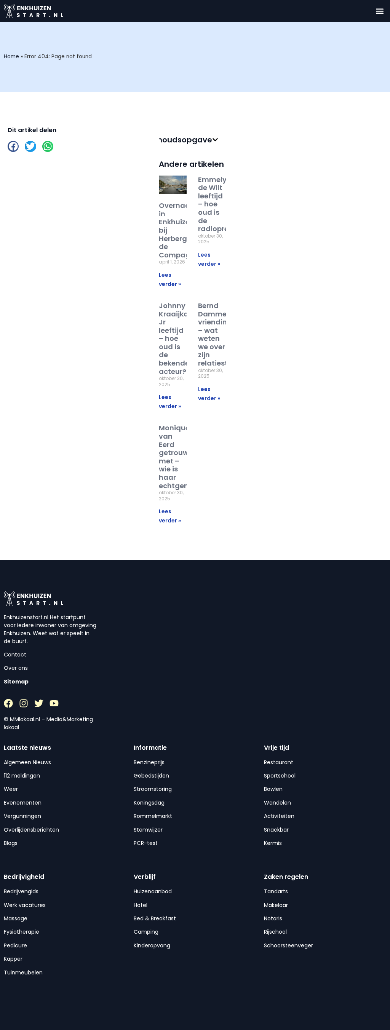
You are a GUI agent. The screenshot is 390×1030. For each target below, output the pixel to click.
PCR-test (146, 843)
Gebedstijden (151, 775)
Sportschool (280, 775)
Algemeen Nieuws (27, 762)
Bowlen (273, 789)
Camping (146, 932)
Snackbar (276, 830)
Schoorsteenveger (288, 945)
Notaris (273, 918)
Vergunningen (22, 816)
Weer (11, 789)
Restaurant (278, 762)
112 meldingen (22, 775)
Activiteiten (279, 816)
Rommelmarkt (153, 816)
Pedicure (15, 945)
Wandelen (277, 802)
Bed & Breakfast (155, 918)
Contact (15, 654)
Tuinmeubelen (23, 972)
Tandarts (276, 891)
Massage (15, 918)
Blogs (11, 843)
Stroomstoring (153, 789)
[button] (380, 11)
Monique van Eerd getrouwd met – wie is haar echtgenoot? (182, 456)
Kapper (13, 959)
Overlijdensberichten (31, 830)
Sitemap (16, 681)
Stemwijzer (148, 830)
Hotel (140, 905)
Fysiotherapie (21, 932)
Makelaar (276, 905)
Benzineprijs (149, 762)
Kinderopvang (152, 945)
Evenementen (23, 802)
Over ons (16, 668)
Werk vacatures (25, 905)
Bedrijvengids (21, 891)
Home (11, 56)
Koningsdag (149, 802)
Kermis (273, 843)
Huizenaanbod (153, 891)
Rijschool (275, 932)
